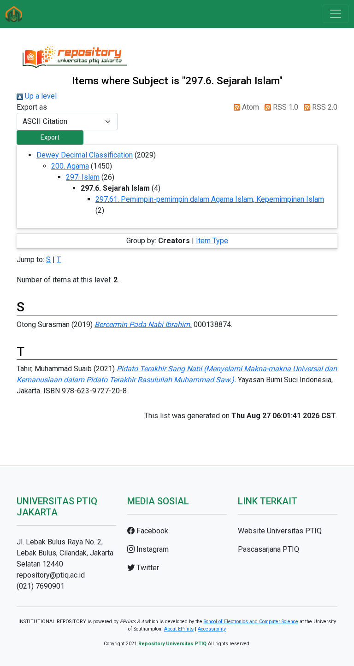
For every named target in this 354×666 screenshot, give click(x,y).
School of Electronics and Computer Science (251, 622)
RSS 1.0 (284, 107)
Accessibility (212, 629)
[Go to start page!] (14, 14)
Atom (249, 107)
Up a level (40, 96)
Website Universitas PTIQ (280, 530)
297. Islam (83, 177)
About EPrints (179, 629)
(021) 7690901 (41, 586)
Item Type (212, 240)
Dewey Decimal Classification (84, 155)
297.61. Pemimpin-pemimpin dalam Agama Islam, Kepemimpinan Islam (209, 199)
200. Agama (70, 166)
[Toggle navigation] (335, 14)
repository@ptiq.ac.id (51, 575)
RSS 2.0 (323, 107)
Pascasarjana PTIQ (268, 549)
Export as (32, 107)
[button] (50, 137)
